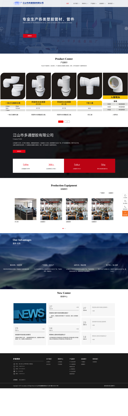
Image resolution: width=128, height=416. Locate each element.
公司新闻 (60, 361)
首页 (67, 3)
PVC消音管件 (72, 364)
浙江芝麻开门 (22, 379)
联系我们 (110, 3)
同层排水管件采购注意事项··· (100, 307)
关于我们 (75, 3)
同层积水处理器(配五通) (38, 114)
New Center (64, 292)
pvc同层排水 (72, 369)
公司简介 (48, 361)
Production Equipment (64, 185)
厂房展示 (102, 193)
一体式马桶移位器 (12, 114)
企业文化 (48, 364)
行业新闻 (60, 364)
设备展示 (101, 3)
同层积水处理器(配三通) (64, 114)
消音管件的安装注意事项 (23, 334)
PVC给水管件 (72, 371)
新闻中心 (84, 3)
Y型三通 (89, 114)
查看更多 (19, 151)
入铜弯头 (115, 114)
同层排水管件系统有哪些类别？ (59, 313)
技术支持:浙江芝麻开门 (109, 385)
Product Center (64, 58)
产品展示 (93, 3)
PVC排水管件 (72, 361)
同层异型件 (72, 373)
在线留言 (95, 361)
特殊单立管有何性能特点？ (57, 334)
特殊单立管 (72, 366)
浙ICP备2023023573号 (53, 385)
